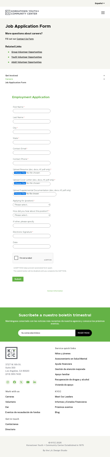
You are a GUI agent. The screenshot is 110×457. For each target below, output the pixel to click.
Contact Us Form (25, 39)
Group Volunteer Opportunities (26, 52)
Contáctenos (11, 424)
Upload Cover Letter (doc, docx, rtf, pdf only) (33, 180)
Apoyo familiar (62, 374)
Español (99, 3)
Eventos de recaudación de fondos (22, 412)
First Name (18, 107)
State (15, 138)
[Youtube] (27, 382)
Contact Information (55, 291)
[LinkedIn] (34, 382)
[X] (21, 382)
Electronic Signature (22, 232)
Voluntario (10, 402)
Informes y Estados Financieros (71, 402)
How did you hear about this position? (30, 211)
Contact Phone (20, 159)
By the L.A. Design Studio (55, 450)
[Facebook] (14, 382)
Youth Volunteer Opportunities (26, 57)
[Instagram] (7, 382)
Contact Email (19, 148)
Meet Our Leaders (64, 396)
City (14, 128)
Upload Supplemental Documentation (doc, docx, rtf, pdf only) (42, 190)
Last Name (18, 117)
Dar (7, 407)
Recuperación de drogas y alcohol (72, 379)
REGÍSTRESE (84, 333)
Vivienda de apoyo (64, 385)
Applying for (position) (23, 201)
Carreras (9, 396)
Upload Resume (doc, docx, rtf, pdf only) (31, 169)
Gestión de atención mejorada (70, 369)
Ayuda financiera (63, 364)
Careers (9, 79)
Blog (57, 412)
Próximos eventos (64, 407)
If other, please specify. (23, 221)
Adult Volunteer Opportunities (26, 62)
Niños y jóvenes (63, 353)
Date (15, 242)
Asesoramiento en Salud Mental (71, 359)
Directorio (10, 429)
